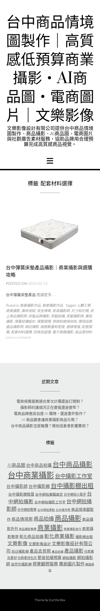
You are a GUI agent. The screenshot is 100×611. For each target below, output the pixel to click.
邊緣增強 (73, 327)
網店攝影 (32, 327)
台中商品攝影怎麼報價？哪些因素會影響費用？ (50, 425)
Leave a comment (18, 337)
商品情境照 (22, 519)
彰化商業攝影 (59, 536)
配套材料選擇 (21, 332)
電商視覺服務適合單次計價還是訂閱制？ (50, 401)
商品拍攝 (44, 519)
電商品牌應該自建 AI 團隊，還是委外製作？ (50, 413)
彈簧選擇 (44, 321)
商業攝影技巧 (72, 529)
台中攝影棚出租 (72, 485)
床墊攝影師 (74, 316)
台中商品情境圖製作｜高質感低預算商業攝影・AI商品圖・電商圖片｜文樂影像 (50, 69)
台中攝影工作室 (73, 476)
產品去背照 (40, 551)
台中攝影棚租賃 (21, 494)
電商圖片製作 (72, 563)
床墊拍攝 (58, 316)
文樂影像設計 (40, 543)
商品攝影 (68, 518)
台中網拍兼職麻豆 (49, 494)
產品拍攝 (57, 551)
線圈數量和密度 (52, 327)
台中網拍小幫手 (75, 494)
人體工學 (83, 305)
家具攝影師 (61, 311)
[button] (50, 161)
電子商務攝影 (62, 332)
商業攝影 (13, 311)
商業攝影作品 (30, 305)
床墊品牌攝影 (38, 316)
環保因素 (85, 321)
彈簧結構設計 (24, 321)
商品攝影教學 (28, 529)
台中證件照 (63, 509)
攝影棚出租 (84, 537)
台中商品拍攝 (39, 465)
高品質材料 (83, 332)
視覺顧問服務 (45, 563)
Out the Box (57, 600)
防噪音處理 (42, 332)
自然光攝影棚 (21, 564)
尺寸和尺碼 (80, 311)
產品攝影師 (14, 327)
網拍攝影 (69, 558)
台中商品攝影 (73, 464)
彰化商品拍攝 (31, 536)
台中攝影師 (17, 486)
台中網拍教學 (27, 510)
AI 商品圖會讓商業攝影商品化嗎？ (50, 419)
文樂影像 (17, 543)
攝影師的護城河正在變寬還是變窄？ (50, 407)
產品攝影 (73, 551)
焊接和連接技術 (64, 321)
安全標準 (44, 311)
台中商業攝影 (31, 475)
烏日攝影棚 (20, 551)
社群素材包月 (27, 558)
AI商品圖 (16, 465)
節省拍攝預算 (50, 557)
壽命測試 (28, 311)
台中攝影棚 (39, 486)
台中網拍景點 (46, 509)
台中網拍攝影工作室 (50, 502)
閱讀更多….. (46, 294)
